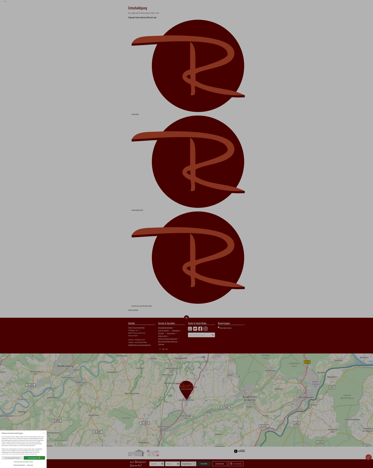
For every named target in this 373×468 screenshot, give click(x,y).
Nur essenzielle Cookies (12, 458)
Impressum (30, 465)
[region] (23, 445)
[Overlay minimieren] (44, 433)
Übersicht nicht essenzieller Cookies (23, 461)
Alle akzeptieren (33, 458)
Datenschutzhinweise (19, 465)
